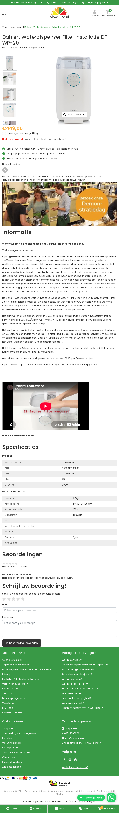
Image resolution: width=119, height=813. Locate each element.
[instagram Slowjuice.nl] (69, 759)
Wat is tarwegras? (72, 679)
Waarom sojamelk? (73, 703)
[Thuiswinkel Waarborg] (59, 783)
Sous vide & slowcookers (16, 752)
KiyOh (43, 801)
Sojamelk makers (12, 762)
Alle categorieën (11, 766)
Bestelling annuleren (13, 712)
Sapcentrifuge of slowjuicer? (78, 669)
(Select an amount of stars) (31, 593)
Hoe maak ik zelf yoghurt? (77, 698)
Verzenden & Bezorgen (15, 683)
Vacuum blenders (12, 742)
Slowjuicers (8, 728)
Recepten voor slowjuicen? (77, 674)
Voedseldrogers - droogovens (19, 733)
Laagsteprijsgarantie (13, 698)
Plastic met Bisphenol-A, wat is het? (82, 707)
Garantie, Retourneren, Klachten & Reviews (26, 669)
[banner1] (59, 203)
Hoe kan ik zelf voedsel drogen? (80, 688)
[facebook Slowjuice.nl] (64, 759)
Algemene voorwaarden (16, 664)
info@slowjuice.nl (74, 738)
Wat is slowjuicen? (72, 659)
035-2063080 (71, 733)
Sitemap (7, 693)
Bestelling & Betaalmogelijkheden (21, 679)
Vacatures (8, 703)
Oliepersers (8, 757)
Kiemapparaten (11, 747)
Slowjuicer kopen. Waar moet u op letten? (86, 664)
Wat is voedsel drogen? (75, 683)
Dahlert (13, 47)
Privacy (6, 674)
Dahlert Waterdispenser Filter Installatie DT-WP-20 (53, 27)
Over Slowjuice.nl (12, 659)
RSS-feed (7, 707)
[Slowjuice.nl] (59, 13)
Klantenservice (10, 688)
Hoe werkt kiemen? (73, 693)
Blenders (7, 738)
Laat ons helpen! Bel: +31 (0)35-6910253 (24, 438)
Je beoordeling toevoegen (22, 643)
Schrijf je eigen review (32, 47)
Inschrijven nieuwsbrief (75, 767)
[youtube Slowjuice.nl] (75, 759)
